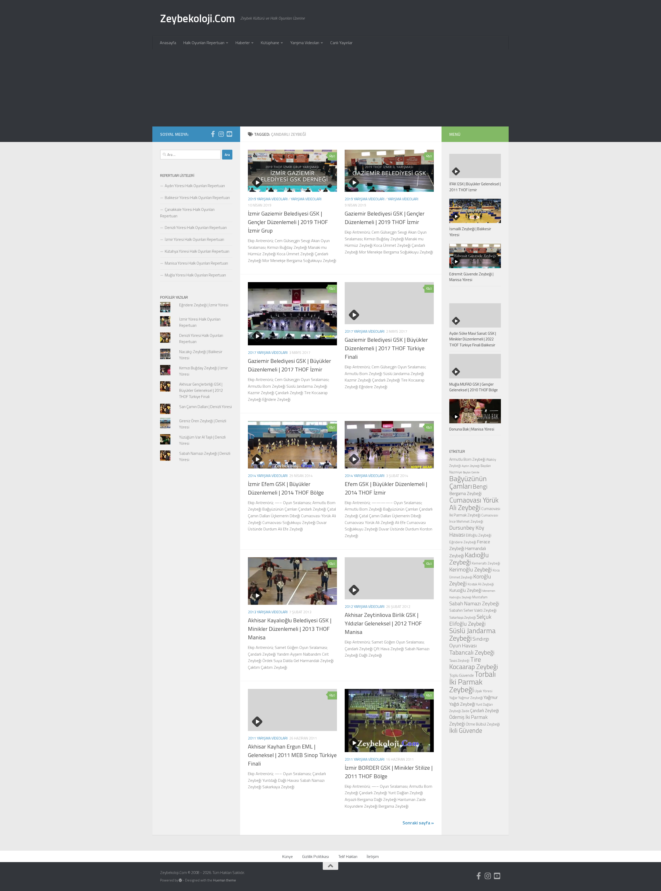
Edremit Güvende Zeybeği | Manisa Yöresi (471, 277)
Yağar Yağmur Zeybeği (466, 697)
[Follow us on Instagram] (221, 134)
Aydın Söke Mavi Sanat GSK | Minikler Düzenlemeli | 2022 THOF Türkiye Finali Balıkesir (472, 339)
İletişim (373, 856)
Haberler (242, 42)
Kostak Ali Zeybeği (481, 584)
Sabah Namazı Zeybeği (474, 603)
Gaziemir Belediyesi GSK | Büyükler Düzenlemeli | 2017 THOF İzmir (289, 365)
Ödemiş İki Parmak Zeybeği (468, 720)
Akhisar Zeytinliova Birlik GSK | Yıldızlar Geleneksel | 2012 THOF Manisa (383, 623)
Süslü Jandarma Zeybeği (472, 634)
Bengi (480, 486)
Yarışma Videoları (304, 42)
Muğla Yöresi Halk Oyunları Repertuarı (195, 275)
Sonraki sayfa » (418, 822)
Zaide (465, 710)
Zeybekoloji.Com (197, 18)
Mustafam (479, 597)
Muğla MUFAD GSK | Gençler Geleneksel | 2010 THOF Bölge (473, 387)
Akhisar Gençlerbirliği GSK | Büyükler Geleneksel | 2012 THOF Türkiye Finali (201, 390)
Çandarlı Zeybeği (484, 710)
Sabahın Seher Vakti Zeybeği (473, 610)
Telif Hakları (347, 856)
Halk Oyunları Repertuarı (203, 42)
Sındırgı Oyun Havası (469, 642)
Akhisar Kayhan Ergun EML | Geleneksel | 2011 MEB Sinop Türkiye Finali (292, 755)
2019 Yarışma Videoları (268, 199)
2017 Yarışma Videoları (268, 352)
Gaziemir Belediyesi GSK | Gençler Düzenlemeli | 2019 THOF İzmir (384, 217)
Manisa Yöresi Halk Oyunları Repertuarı (196, 263)
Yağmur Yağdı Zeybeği (473, 700)
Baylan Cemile (471, 472)
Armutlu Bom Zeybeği (467, 459)
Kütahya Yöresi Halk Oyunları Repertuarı (197, 251)
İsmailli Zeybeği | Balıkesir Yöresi (470, 232)
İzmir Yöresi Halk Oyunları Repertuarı (194, 239)
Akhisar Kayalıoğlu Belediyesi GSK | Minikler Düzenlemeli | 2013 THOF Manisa (289, 629)
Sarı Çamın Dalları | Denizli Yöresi (205, 407)
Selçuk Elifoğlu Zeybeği (470, 620)
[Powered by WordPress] (180, 880)
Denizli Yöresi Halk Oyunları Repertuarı (196, 227)
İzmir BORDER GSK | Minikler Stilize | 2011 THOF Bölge (388, 772)
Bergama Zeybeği (465, 493)
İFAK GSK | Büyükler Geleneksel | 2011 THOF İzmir (475, 187)
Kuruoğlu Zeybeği (465, 590)
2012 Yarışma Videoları (364, 606)
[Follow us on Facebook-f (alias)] (213, 134)
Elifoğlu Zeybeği (478, 535)
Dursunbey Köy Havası (466, 531)
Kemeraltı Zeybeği (486, 563)
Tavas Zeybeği (459, 660)
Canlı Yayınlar (341, 42)
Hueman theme (224, 880)
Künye (287, 856)
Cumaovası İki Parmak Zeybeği (474, 511)
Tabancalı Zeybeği (471, 652)
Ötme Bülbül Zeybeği (483, 724)
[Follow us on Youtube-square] (229, 134)
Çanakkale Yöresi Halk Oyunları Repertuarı (187, 212)
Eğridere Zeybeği (462, 542)
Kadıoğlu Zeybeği (469, 558)
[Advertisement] (330, 88)
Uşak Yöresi (483, 691)
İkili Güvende (465, 730)
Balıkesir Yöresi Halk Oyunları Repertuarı (197, 198)
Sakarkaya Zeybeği (462, 617)
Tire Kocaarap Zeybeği (473, 663)
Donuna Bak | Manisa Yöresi (471, 429)
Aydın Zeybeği (471, 466)
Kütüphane (270, 42)
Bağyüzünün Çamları (468, 482)
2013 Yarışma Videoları (268, 612)
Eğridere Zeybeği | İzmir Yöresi (203, 305)
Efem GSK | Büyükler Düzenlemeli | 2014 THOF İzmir (386, 488)
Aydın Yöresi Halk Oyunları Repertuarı (195, 186)
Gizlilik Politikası (315, 856)
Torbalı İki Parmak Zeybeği (472, 681)
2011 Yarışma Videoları (268, 738)
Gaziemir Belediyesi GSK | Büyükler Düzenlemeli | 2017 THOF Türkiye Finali (386, 348)
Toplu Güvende (461, 675)
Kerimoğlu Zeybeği (470, 569)
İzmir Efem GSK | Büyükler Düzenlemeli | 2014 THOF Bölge (286, 488)
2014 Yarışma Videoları (268, 475)
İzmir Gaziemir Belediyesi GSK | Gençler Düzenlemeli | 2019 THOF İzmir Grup (288, 222)
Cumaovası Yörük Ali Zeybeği (474, 504)
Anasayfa (168, 42)
